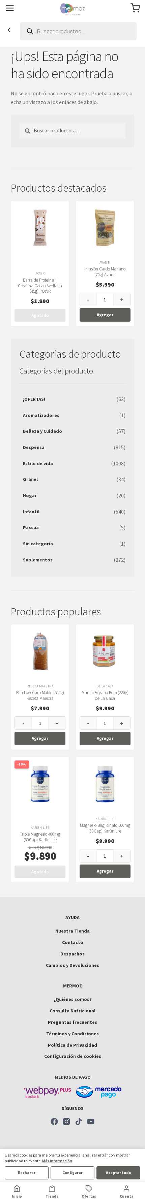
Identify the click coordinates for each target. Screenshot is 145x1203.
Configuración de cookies (72, 1056)
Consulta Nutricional (72, 1011)
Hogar (30, 495)
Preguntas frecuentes (72, 1022)
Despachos (72, 954)
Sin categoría (38, 544)
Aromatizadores (41, 415)
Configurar (72, 1172)
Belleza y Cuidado (42, 431)
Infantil (31, 512)
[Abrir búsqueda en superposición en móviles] (78, 31)
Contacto (72, 942)
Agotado (40, 315)
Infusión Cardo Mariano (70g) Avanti (104, 272)
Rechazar (26, 1172)
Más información (57, 1160)
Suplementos (38, 560)
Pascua (31, 527)
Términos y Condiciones (72, 1034)
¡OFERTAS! (34, 399)
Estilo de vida (38, 463)
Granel (30, 479)
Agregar (105, 315)
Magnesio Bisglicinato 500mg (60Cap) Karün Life (105, 828)
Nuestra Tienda (72, 931)
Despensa (34, 447)
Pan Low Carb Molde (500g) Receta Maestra (40, 695)
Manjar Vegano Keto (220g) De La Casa (105, 695)
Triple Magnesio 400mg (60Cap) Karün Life (40, 837)
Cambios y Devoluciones (72, 965)
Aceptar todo (118, 1172)
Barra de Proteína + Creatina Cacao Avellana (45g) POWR (40, 285)
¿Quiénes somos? (73, 999)
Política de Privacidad (72, 1045)
